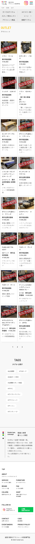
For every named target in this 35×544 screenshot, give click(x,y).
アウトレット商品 (9, 20)
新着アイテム (26, 20)
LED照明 (11, 371)
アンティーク (13, 411)
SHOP (18, 492)
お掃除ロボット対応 (15, 383)
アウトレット (5, 31)
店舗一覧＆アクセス (21, 494)
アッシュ (12, 406)
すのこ (11, 388)
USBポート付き (14, 377)
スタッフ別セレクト (9, 16)
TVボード (23, 371)
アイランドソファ (14, 394)
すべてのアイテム (9, 12)
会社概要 (18, 496)
